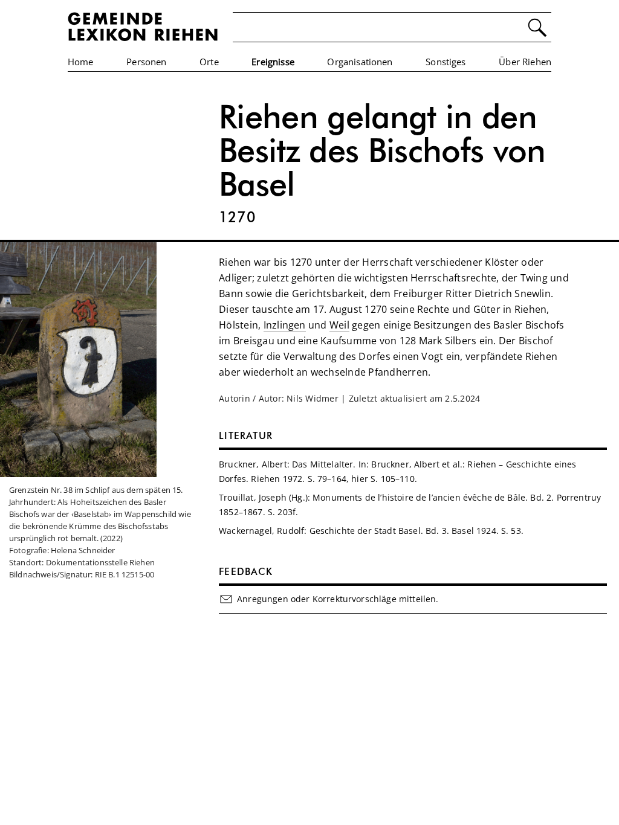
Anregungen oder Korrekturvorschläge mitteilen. (337, 599)
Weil (339, 325)
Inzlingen (285, 325)
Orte (209, 62)
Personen (146, 62)
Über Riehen (525, 62)
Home (81, 62)
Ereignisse (272, 62)
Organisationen (359, 62)
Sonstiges (445, 62)
